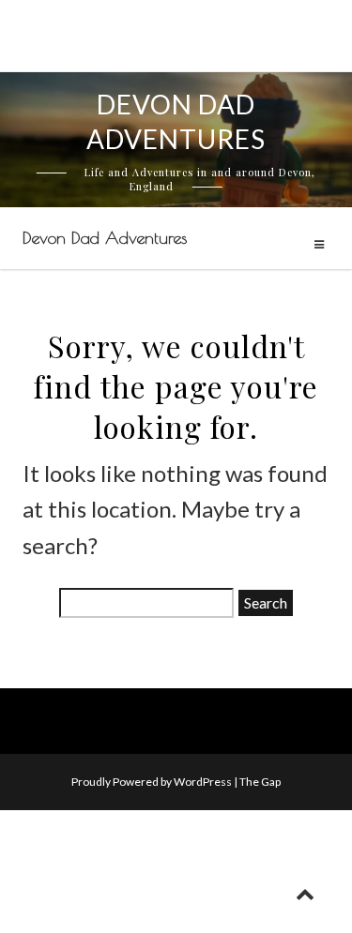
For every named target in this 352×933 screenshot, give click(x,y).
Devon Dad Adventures (105, 238)
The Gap (260, 782)
